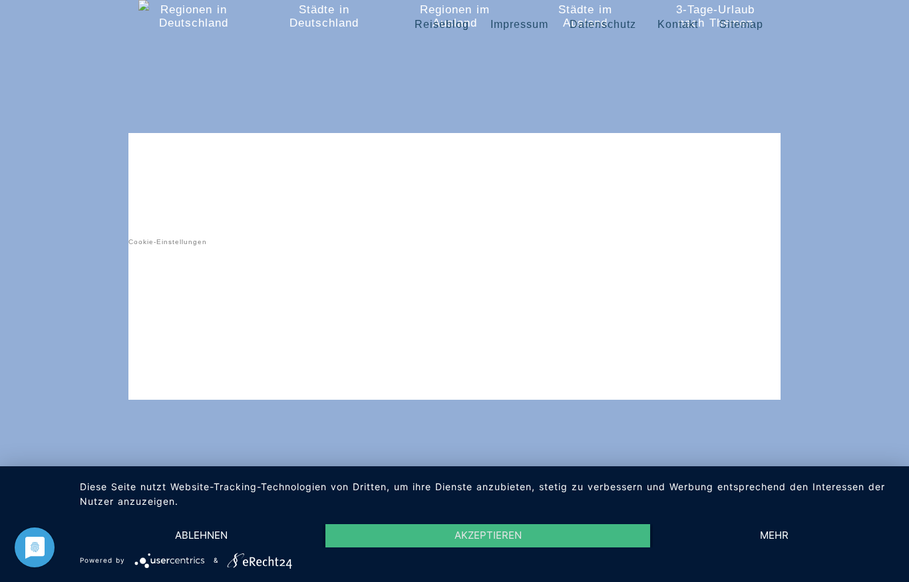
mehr (774, 535)
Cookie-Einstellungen (167, 241)
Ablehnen (201, 535)
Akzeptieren (488, 535)
